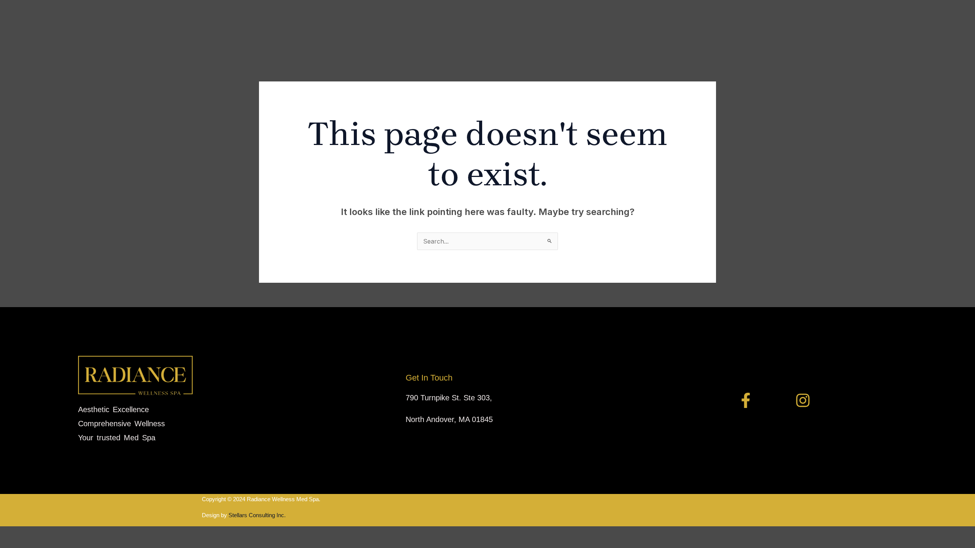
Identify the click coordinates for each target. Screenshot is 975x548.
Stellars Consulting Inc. (256, 515)
